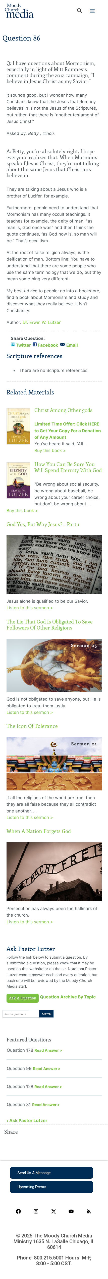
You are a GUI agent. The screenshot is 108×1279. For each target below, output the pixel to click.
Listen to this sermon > (30, 607)
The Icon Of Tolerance (32, 726)
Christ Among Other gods (63, 410)
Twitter (23, 345)
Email (72, 345)
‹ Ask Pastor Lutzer (27, 1120)
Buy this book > (50, 450)
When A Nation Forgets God (39, 831)
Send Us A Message (34, 1173)
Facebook (48, 345)
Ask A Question (22, 998)
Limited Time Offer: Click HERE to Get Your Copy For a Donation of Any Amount (67, 430)
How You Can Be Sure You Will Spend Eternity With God (68, 467)
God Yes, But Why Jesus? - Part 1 (43, 524)
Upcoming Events (32, 1187)
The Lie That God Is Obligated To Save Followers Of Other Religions (50, 625)
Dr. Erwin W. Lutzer (42, 322)
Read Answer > (48, 1050)
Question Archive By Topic (68, 996)
